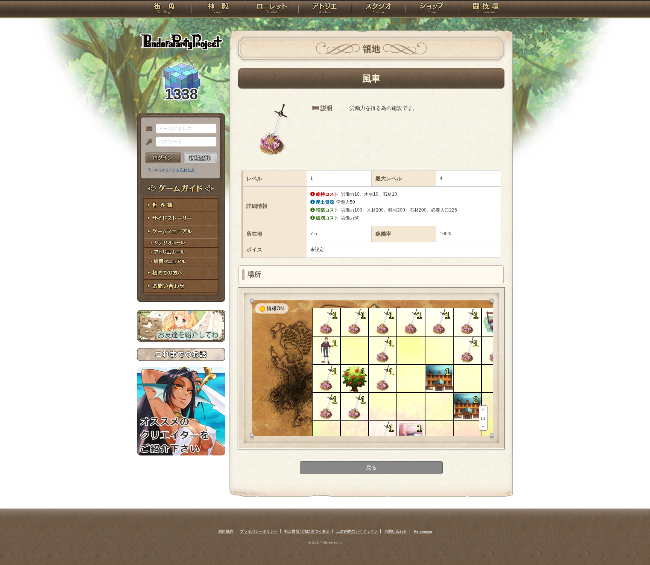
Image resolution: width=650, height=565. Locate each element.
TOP (164, 9)
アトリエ (325, 9)
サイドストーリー (181, 218)
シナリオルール (181, 243)
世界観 (181, 205)
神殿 (218, 9)
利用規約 (225, 531)
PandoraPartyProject (181, 41)
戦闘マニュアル (181, 262)
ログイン (163, 157)
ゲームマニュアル (181, 231)
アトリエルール (181, 252)
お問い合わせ (181, 286)
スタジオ (378, 9)
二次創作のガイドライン (357, 531)
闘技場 (486, 9)
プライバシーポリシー (259, 531)
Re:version (423, 531)
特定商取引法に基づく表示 (307, 531)
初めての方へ (181, 273)
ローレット (271, 9)
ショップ (432, 9)
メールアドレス (147, 129)
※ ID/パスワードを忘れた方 (171, 170)
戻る (371, 467)
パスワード (147, 142)
